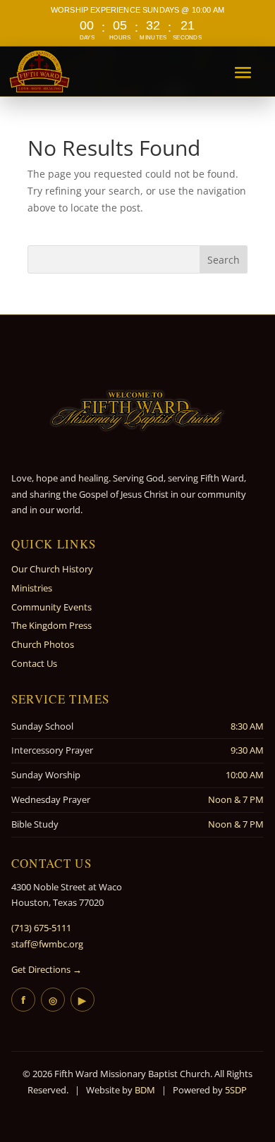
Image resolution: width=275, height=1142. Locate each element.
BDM (145, 1089)
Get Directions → (46, 969)
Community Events (51, 607)
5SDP (236, 1089)
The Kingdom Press (51, 625)
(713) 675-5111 (41, 927)
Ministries (31, 588)
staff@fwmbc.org (47, 944)
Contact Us (34, 663)
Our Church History (52, 569)
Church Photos (42, 644)
